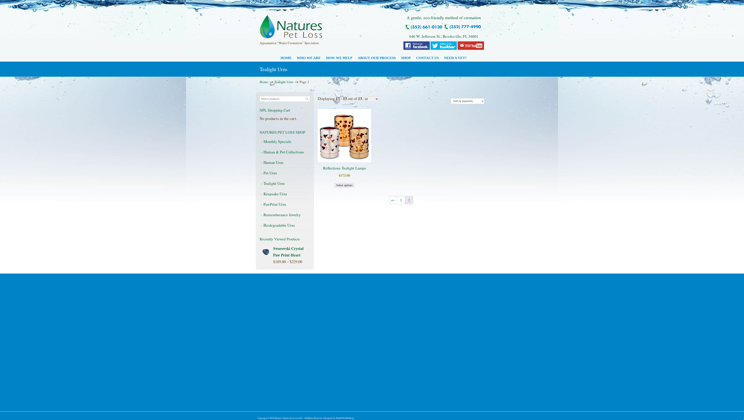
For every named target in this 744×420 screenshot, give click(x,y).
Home (264, 81)
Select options (344, 185)
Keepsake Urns (275, 193)
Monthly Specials (277, 141)
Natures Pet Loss (291, 25)
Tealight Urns (283, 81)
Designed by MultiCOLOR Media (339, 418)
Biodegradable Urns (279, 225)
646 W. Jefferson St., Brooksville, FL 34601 (443, 36)
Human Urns (273, 162)
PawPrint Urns (275, 204)
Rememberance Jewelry (282, 214)
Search (307, 99)
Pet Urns (270, 173)
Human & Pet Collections (284, 152)
